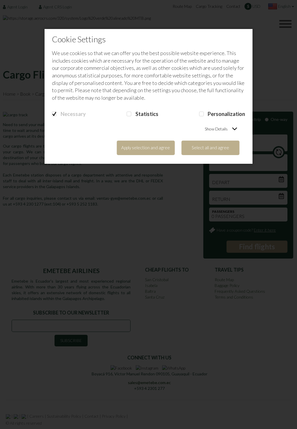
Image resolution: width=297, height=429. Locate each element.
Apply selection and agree (145, 147)
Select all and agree (210, 147)
